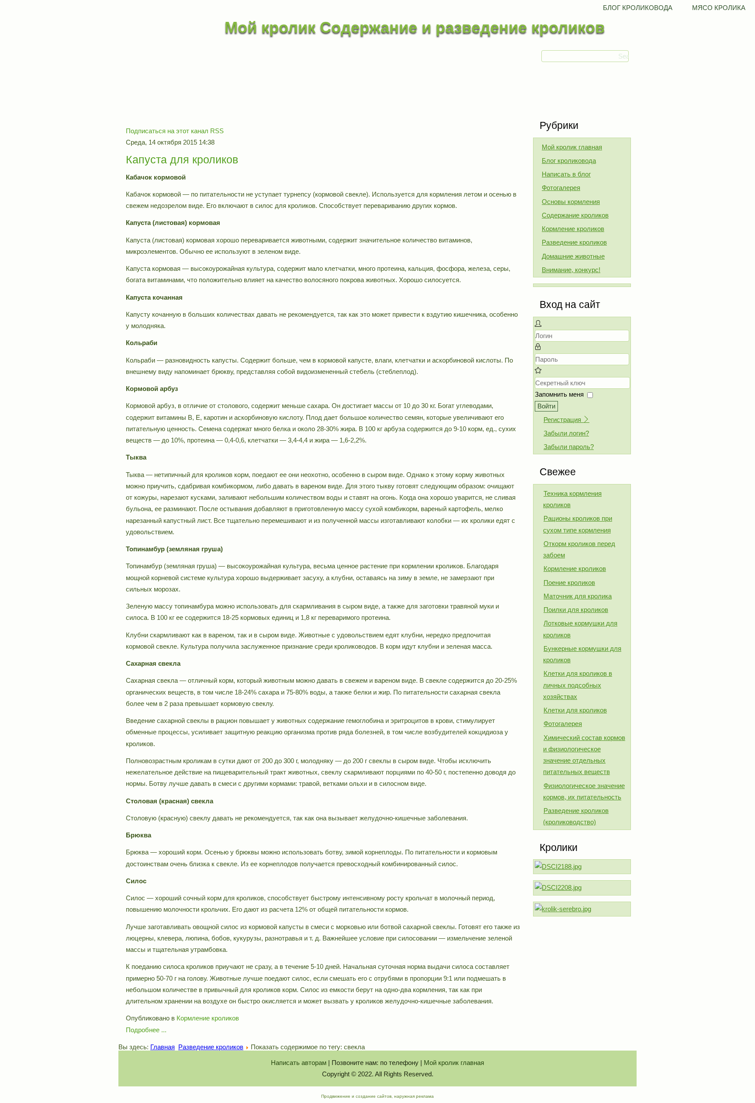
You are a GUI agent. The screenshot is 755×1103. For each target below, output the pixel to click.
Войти (546, 406)
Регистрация (563, 419)
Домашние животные (573, 256)
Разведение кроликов (574, 242)
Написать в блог (566, 174)
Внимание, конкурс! (571, 269)
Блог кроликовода (637, 7)
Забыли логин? (566, 433)
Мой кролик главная (572, 147)
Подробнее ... (146, 1030)
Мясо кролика (718, 7)
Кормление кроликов (208, 1018)
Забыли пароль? (569, 446)
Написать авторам (298, 1062)
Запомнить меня (559, 394)
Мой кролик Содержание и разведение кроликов (415, 27)
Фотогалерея (561, 187)
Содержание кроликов (575, 215)
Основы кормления (571, 201)
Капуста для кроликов (182, 159)
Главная (162, 1047)
